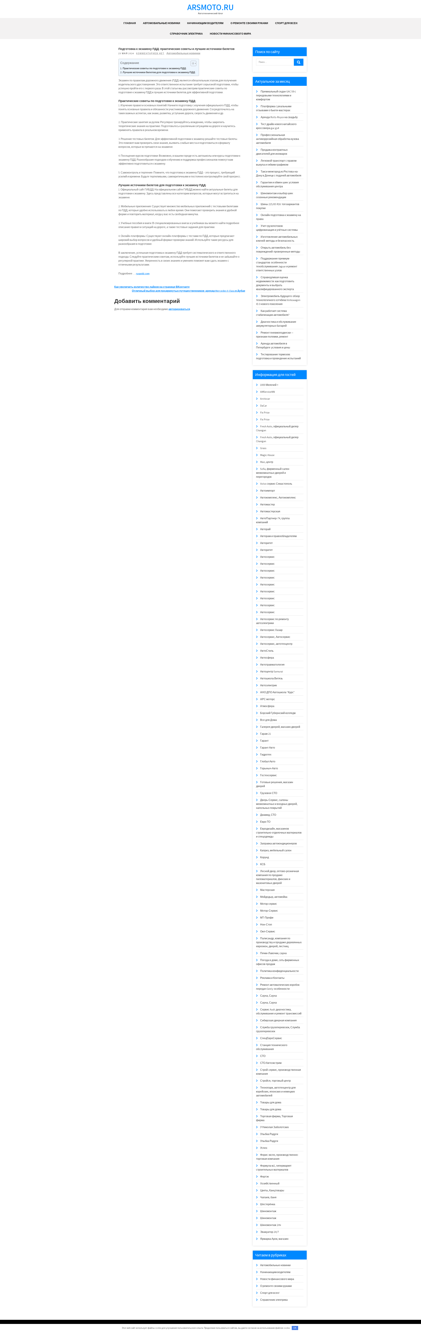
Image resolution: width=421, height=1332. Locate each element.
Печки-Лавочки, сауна (273, 953)
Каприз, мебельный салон (275, 850)
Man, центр (266, 462)
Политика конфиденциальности (279, 971)
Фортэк (264, 1176)
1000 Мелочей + (269, 385)
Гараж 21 (265, 734)
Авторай (265, 529)
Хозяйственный (269, 1183)
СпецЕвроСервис (271, 1038)
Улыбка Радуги (269, 1134)
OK (295, 1328)
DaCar (263, 405)
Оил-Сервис (267, 931)
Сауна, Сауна (268, 995)
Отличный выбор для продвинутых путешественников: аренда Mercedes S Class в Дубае (188, 291)
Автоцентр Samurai (271, 671)
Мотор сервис (268, 904)
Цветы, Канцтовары (272, 1190)
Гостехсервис (268, 775)
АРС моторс (267, 699)
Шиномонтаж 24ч (270, 1225)
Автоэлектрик (268, 685)
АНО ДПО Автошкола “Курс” (277, 692)
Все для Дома (268, 720)
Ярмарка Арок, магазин (274, 1239)
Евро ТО (265, 821)
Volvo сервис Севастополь (276, 483)
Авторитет (266, 543)
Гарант (264, 740)
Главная (130, 23)
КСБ (262, 864)
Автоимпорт (267, 490)
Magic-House (267, 455)
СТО (262, 1056)
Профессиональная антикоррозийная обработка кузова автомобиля (277, 139)
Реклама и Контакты (272, 978)
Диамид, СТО (268, 815)
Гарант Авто (267, 747)
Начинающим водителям (205, 23)
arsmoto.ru (210, 7)
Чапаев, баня (268, 1197)
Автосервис (267, 557)
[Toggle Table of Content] (192, 63)
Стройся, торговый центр (275, 1080)
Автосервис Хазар (271, 630)
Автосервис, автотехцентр (276, 644)
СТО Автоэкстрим (271, 1063)
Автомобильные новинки (161, 23)
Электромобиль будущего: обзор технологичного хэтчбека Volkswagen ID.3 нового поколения (278, 300)
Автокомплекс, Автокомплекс (278, 497)
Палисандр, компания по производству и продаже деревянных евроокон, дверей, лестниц (279, 942)
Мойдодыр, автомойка (273, 897)
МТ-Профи (266, 917)
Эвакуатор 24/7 (269, 1232)
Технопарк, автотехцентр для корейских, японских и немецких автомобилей (276, 1091)
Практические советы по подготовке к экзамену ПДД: (154, 68)
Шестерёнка (267, 1204)
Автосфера (267, 657)
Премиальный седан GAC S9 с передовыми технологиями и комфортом (276, 95)
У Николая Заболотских (274, 1127)
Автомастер (267, 504)
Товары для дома (270, 1102)
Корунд (264, 857)
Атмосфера (267, 706)
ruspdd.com (142, 273)
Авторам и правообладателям (278, 536)
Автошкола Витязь (271, 678)
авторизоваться (179, 309)
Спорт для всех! (286, 23)
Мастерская (267, 890)
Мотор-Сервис (269, 910)
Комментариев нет (150, 53)
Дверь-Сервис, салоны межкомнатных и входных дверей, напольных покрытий (276, 804)
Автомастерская (270, 511)
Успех (263, 1148)
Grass (263, 448)
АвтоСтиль (266, 650)
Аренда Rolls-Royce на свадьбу (279, 117)
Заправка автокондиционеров (278, 843)
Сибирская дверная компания (278, 1020)
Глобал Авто (267, 761)
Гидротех (265, 754)
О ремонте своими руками (249, 23)
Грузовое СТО (268, 793)
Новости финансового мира (230, 33)
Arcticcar (265, 398)
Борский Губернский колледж (278, 713)
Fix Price (265, 412)
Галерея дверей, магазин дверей (280, 727)
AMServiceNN (267, 392)
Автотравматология (272, 664)
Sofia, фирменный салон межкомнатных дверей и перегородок (272, 473)
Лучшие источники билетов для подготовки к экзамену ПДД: (159, 72)
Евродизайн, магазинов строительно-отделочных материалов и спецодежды (279, 832)
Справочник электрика (186, 33)
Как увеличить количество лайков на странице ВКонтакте (152, 287)
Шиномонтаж (268, 1211)
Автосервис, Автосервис (275, 637)
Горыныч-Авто (269, 768)
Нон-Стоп (266, 924)
